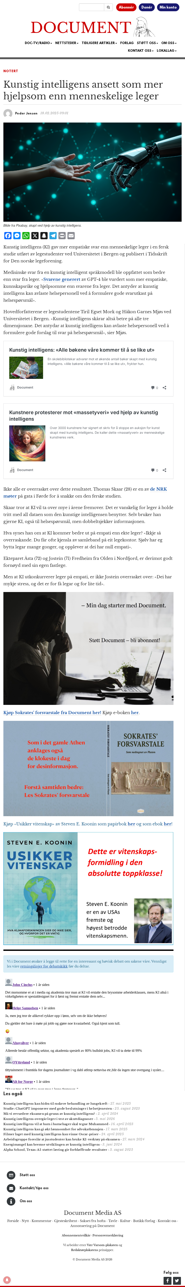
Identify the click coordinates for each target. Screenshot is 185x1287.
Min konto (168, 8)
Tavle (112, 1221)
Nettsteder (65, 43)
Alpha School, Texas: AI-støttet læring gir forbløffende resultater (55, 1150)
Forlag (127, 43)
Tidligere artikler (98, 43)
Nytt (25, 1221)
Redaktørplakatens (84, 1250)
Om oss (26, 1201)
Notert (10, 71)
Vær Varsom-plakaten (102, 1245)
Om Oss (167, 43)
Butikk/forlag (144, 1221)
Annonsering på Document (92, 1226)
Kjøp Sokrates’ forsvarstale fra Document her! (52, 712)
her (135, 712)
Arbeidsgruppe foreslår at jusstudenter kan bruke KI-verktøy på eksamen (61, 1139)
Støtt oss (27, 1175)
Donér (146, 8)
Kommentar (41, 1221)
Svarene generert (61, 279)
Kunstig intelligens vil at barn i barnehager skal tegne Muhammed (55, 1124)
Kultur (125, 1221)
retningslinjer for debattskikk (44, 966)
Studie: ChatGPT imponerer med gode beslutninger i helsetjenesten (57, 1108)
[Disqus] (88, 1033)
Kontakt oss (139, 51)
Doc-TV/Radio (37, 43)
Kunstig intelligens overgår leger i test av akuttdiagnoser (48, 1119)
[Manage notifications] (7, 1280)
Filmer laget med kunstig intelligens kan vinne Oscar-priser (51, 1134)
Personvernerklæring (107, 1235)
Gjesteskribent (65, 1221)
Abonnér (126, 8)
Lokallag (165, 51)
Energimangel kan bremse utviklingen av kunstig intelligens (51, 1144)
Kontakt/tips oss (34, 1188)
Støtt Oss (146, 43)
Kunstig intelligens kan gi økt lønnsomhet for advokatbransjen (53, 1129)
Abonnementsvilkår (76, 1235)
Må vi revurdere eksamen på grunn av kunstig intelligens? (49, 1114)
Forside (13, 1221)
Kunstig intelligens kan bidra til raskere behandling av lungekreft (55, 1104)
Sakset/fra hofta (93, 1221)
